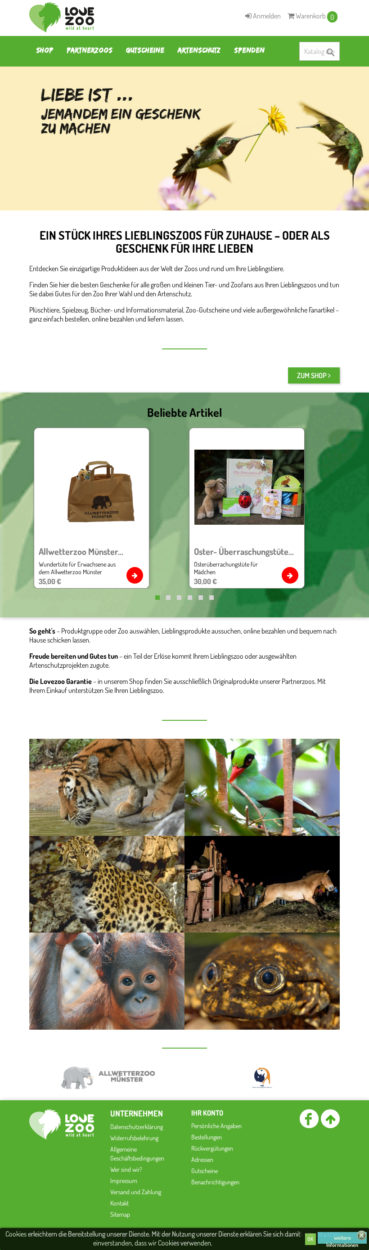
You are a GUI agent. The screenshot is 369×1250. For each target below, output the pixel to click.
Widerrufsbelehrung (134, 1138)
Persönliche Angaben (216, 1125)
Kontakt (119, 1203)
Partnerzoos (89, 50)
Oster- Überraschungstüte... (244, 551)
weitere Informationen (342, 1239)
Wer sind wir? (126, 1169)
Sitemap (120, 1214)
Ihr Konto (207, 1112)
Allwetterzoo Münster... (81, 551)
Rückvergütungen (212, 1148)
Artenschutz (199, 50)
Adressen (202, 1159)
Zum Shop (312, 375)
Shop (44, 50)
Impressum (123, 1180)
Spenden (249, 50)
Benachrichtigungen (215, 1182)
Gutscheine (145, 50)
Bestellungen (206, 1137)
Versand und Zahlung (135, 1192)
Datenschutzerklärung (136, 1126)
